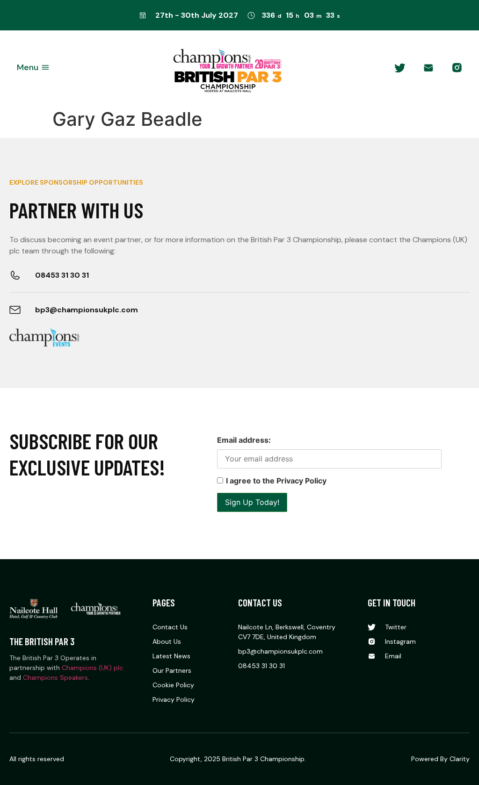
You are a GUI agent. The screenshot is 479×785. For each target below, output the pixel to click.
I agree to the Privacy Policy (276, 480)
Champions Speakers (55, 677)
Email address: (244, 440)
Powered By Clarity (440, 759)
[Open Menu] (45, 67)
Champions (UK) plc (92, 667)
